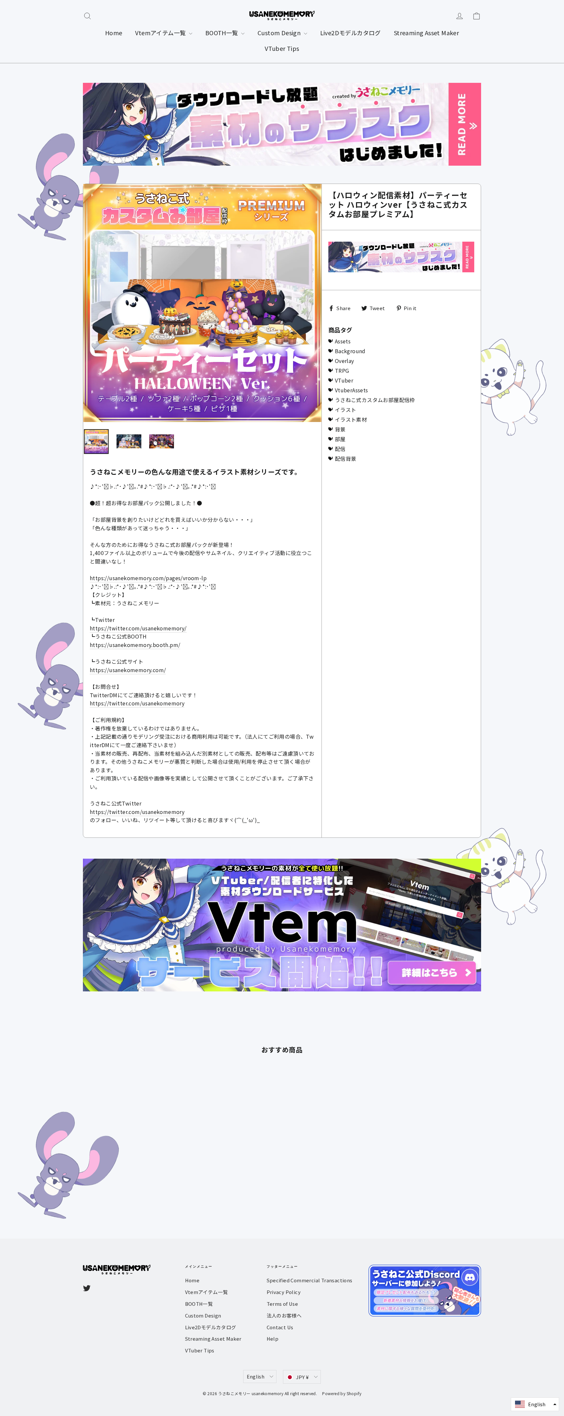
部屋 (340, 439)
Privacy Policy (284, 1291)
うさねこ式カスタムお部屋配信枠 (375, 400)
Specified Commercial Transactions (309, 1280)
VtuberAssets (351, 390)
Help (273, 1338)
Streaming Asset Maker (426, 32)
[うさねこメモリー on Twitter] (87, 1287)
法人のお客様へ (284, 1315)
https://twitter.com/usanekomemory (137, 703)
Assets (343, 341)
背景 (340, 429)
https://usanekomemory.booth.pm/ (135, 645)
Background (350, 351)
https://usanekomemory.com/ (128, 670)
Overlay (344, 360)
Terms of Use (282, 1303)
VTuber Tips (282, 48)
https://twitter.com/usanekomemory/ (138, 628)
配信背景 (345, 458)
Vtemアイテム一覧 (161, 32)
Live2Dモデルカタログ (350, 32)
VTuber (344, 380)
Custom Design (280, 32)
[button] (535, 1404)
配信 (340, 448)
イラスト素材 (351, 419)
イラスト (345, 409)
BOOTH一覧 (222, 32)
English (256, 1376)
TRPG (342, 370)
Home (113, 32)
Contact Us (280, 1327)
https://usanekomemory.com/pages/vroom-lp (148, 578)
